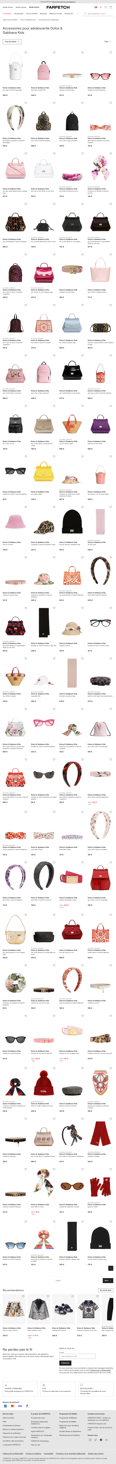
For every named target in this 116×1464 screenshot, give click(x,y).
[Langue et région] (95, 7)
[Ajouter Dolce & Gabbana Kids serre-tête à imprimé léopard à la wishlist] (110, 557)
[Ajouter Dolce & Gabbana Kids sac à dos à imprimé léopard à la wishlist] (54, 103)
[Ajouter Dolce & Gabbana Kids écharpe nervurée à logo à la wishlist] (82, 658)
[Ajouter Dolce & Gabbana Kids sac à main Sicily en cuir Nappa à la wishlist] (82, 204)
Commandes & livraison (12, 1425)
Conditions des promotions (13, 1441)
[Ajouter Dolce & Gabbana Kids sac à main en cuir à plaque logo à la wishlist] (54, 254)
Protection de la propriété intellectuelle (70, 1453)
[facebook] (101, 1439)
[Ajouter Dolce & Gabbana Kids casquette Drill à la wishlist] (54, 658)
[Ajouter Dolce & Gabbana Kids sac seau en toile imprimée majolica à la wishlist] (110, 355)
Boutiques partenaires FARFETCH (39, 1423)
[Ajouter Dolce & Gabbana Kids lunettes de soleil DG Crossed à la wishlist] (82, 1169)
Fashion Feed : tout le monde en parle (100, 1429)
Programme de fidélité (67, 1421)
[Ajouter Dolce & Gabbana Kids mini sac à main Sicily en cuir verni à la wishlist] (54, 153)
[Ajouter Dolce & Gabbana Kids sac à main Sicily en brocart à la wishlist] (25, 355)
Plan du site (35, 1445)
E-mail (61, 1352)
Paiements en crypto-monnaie (14, 1437)
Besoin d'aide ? (86, 1388)
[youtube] (106, 1439)
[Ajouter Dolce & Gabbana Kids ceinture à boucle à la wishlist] (110, 965)
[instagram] (90, 1439)
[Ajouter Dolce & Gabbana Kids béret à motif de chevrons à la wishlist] (82, 1068)
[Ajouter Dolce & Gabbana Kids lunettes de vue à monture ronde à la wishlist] (110, 608)
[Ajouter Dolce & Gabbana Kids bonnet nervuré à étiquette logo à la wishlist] (82, 507)
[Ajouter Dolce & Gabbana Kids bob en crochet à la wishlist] (25, 507)
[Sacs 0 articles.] (110, 7)
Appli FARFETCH (37, 1431)
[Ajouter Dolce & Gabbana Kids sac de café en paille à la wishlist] (82, 406)
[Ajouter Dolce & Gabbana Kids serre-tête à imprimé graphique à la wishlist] (110, 759)
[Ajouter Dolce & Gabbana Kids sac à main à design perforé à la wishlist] (110, 254)
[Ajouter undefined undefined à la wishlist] (23, 1296)
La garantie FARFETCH (11, 1445)
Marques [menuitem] (43, 13)
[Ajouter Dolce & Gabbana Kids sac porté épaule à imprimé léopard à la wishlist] (25, 204)
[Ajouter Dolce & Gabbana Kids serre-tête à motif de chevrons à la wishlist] (54, 862)
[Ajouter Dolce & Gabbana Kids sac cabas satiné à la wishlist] (54, 456)
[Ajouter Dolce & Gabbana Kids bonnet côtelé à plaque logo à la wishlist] (110, 1221)
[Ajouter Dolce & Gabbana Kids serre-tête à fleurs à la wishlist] (54, 812)
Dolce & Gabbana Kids (28, 19)
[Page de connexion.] (100, 7)
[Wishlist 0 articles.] (105, 7)
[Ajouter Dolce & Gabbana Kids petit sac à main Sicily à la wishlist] (110, 406)
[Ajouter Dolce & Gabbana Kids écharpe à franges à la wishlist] (110, 1118)
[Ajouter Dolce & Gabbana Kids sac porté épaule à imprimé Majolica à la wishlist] (82, 557)
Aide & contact (8, 1418)
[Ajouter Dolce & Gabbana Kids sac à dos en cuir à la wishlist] (25, 406)
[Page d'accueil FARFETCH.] (58, 7)
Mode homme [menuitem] (21, 7)
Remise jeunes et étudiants (69, 1435)
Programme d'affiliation (68, 1418)
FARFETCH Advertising (40, 1441)
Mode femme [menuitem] (8, 7)
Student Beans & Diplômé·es (70, 1431)
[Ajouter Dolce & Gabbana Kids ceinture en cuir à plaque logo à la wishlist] (82, 1015)
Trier (106, 42)
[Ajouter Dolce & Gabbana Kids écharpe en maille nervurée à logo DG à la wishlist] (54, 608)
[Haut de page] (110, 1268)
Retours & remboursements (13, 1429)
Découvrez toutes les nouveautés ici (63, 1)
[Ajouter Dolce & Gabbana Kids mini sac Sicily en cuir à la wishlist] (82, 914)
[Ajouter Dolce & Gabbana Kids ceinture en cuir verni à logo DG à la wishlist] (54, 1015)
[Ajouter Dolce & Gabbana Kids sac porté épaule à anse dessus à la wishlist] (82, 355)
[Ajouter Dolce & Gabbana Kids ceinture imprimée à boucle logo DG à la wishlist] (110, 1015)
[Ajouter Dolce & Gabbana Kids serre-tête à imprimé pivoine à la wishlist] (82, 153)
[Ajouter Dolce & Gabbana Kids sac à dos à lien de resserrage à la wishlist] (110, 709)
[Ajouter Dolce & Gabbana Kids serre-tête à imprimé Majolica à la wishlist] (25, 862)
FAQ (44, 1388)
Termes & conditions (33, 1453)
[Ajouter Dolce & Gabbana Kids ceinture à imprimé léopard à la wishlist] (25, 1169)
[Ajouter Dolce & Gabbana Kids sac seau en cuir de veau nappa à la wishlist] (110, 456)
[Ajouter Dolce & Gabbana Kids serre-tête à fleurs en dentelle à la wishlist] (110, 812)
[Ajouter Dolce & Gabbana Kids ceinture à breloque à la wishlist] (25, 1118)
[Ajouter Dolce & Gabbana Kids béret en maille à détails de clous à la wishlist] (54, 1068)
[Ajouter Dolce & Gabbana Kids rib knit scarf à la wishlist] (110, 507)
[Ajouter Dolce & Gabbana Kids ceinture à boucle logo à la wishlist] (82, 52)
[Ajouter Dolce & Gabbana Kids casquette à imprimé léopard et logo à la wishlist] (54, 507)
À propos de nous (38, 1418)
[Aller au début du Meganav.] (77, 13)
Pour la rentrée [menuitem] (31, 13)
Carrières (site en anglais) (40, 1427)
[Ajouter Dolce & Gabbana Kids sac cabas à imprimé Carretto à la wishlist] (54, 305)
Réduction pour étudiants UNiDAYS (69, 1427)
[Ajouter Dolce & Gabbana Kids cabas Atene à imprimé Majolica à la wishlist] (110, 914)
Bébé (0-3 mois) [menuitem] (56, 13)
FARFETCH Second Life (97, 1424)
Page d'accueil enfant (10, 19)
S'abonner (65, 1363)
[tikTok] (95, 1439)
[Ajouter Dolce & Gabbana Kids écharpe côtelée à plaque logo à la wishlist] (82, 1221)
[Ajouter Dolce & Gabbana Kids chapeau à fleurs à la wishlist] (82, 608)
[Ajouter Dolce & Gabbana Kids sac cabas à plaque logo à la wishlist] (82, 305)
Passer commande (13, 1388)
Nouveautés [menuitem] (18, 13)
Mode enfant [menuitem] (34, 7)
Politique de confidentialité (100, 1370)
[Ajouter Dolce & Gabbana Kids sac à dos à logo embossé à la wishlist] (82, 103)
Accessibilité (48, 1453)
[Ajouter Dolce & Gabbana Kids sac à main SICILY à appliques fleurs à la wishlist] (54, 1118)
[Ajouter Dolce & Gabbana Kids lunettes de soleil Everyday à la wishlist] (110, 52)
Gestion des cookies (95, 1453)
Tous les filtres (10, 42)
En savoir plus (105, 1290)
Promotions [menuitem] (7, 13)
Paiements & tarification (12, 1433)
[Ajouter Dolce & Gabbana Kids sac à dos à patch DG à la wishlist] (54, 52)
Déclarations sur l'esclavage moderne (41, 1436)
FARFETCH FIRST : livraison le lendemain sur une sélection (99, 1419)
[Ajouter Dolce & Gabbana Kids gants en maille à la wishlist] (110, 1169)
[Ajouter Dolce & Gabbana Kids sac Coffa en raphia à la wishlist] (25, 658)
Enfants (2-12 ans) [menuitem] (72, 13)
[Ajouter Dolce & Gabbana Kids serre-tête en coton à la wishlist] (54, 1169)
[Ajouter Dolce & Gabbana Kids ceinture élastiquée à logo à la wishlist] (82, 862)
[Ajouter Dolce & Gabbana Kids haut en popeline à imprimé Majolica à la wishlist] (25, 812)
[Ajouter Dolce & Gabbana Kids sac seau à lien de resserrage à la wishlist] (25, 52)
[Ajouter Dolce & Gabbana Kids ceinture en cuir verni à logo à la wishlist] (54, 965)
